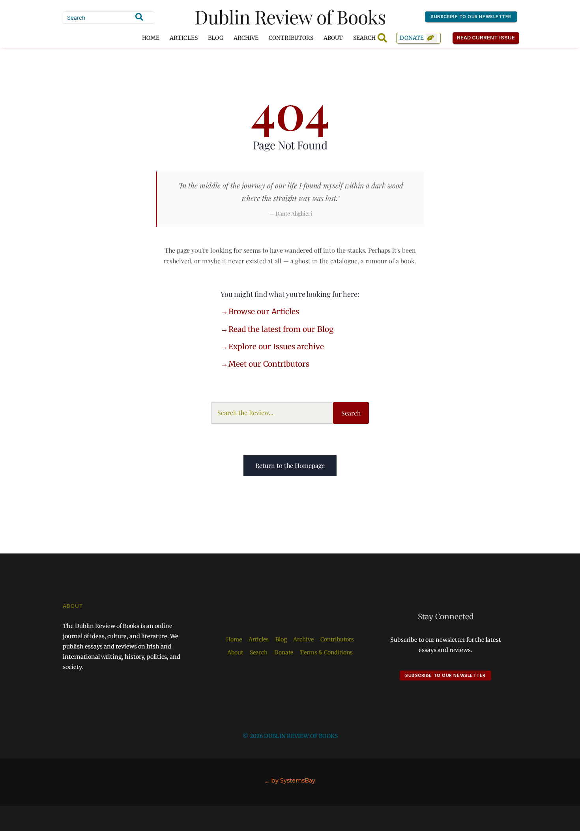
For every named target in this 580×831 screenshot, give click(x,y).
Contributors (291, 37)
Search (351, 413)
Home (150, 37)
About (333, 37)
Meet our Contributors (268, 364)
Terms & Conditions (326, 652)
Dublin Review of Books (290, 16)
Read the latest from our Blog (281, 329)
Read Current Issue (486, 37)
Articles (183, 37)
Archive (246, 37)
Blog (215, 37)
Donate (412, 37)
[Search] (139, 17)
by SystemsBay (293, 780)
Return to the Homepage (290, 465)
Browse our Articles (263, 311)
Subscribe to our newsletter (471, 16)
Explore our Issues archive (276, 346)
